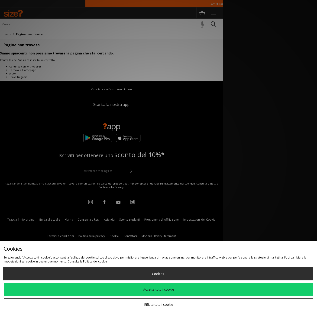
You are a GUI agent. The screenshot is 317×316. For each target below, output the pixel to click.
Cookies (158, 274)
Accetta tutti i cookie (158, 289)
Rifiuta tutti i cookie (158, 304)
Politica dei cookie (95, 261)
